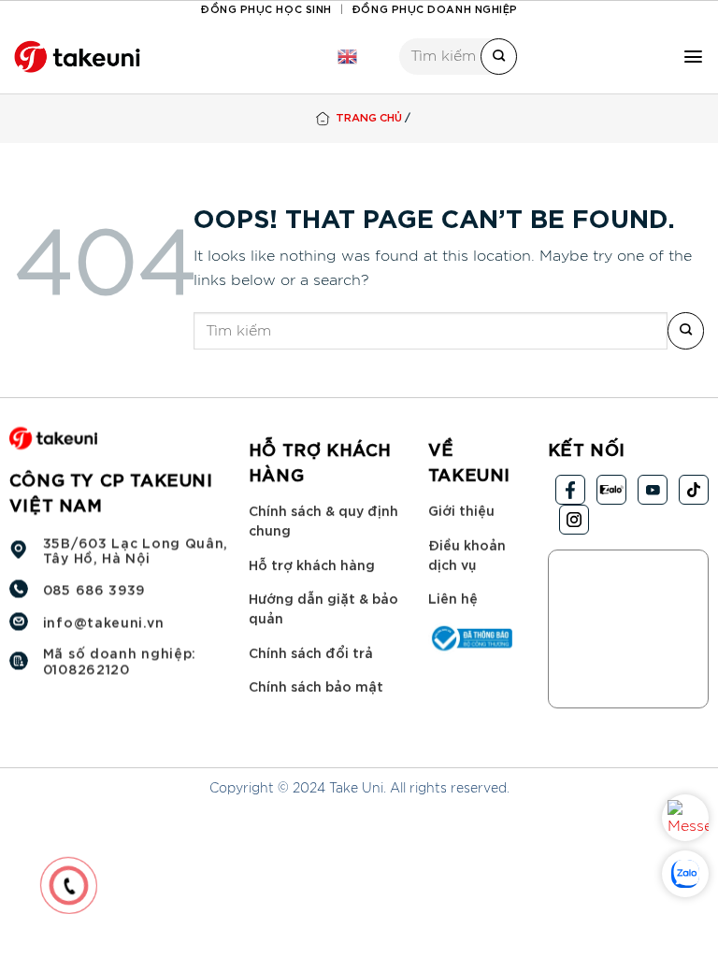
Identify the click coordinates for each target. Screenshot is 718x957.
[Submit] (499, 56)
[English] (347, 57)
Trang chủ (369, 116)
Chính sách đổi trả (311, 652)
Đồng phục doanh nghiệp (435, 8)
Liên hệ (453, 598)
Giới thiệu (461, 510)
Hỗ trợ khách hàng (312, 563)
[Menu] (693, 57)
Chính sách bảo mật (316, 685)
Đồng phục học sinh (266, 8)
